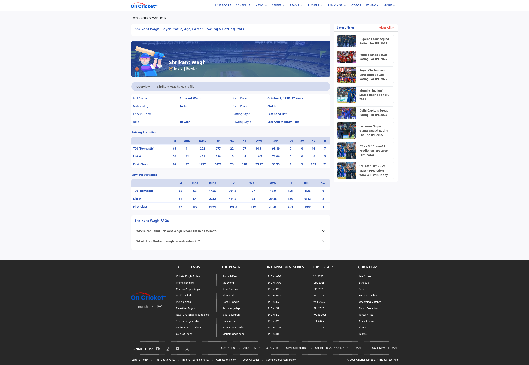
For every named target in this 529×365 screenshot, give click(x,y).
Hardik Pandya (231, 302)
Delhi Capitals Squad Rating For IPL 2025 (373, 112)
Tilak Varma (229, 321)
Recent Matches (368, 295)
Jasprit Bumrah (231, 314)
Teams (363, 334)
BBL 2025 (318, 282)
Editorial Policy (140, 359)
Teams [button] (294, 5)
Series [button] (276, 5)
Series (362, 289)
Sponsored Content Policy (281, 359)
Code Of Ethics (251, 359)
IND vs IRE (274, 334)
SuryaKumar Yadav (233, 327)
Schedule (243, 5)
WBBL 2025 (320, 314)
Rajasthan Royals (185, 308)
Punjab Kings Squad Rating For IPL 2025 (373, 57)
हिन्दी (159, 306)
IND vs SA (273, 308)
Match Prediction (368, 308)
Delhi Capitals (184, 295)
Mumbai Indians (185, 282)
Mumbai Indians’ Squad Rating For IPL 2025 (374, 94)
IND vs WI (273, 321)
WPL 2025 (319, 302)
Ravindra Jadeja (231, 308)
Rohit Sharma (230, 289)
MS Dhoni (228, 282)
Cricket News (366, 321)
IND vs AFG (274, 276)
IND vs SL (273, 314)
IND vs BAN (274, 289)
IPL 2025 (318, 276)
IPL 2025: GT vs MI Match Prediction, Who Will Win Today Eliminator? (373, 170)
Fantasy (372, 5)
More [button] (387, 5)
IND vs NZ (274, 302)
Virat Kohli (228, 295)
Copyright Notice (296, 348)
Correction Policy (226, 359)
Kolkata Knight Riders (188, 276)
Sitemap (356, 348)
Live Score (223, 5)
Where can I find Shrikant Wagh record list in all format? (176, 231)
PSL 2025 (318, 295)
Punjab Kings (183, 302)
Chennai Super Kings (188, 289)
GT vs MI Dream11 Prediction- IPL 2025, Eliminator (374, 150)
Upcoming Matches (370, 302)
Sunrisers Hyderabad (188, 321)
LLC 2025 (318, 327)
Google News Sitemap (382, 348)
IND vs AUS (274, 282)
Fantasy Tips (366, 314)
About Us (249, 348)
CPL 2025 (318, 289)
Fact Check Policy (165, 359)
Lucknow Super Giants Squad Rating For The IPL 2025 (373, 130)
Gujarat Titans (184, 334)
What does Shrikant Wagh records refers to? (168, 241)
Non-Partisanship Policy (195, 359)
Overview (143, 86)
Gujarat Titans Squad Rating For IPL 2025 (374, 41)
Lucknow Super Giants (188, 327)
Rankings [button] (335, 5)
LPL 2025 (318, 321)
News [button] (259, 5)
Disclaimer (270, 348)
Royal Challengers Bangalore (192, 314)
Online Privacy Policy (329, 348)
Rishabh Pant (230, 276)
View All (385, 28)
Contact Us (228, 348)
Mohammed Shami (233, 334)
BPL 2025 (318, 308)
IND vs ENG (274, 295)
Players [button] (313, 5)
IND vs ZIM (274, 327)
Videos (356, 5)
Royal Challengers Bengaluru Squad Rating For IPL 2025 (373, 74)
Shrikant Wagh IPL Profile (175, 86)
